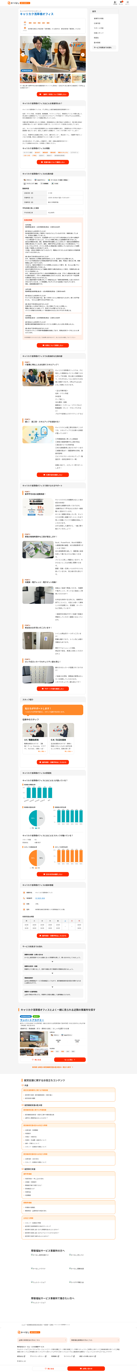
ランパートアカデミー (32, 1020)
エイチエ (69, 1352)
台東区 (51, 1324)
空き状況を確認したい (54, 874)
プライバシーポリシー (37, 1356)
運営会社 (20, 1356)
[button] (35, 738)
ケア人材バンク (48, 1352)
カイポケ (96, 1352)
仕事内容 (97, 23)
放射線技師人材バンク (108, 1349)
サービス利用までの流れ (103, 47)
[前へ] (24, 737)
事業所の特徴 (99, 18)
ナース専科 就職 (53, 1349)
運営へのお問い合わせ (86, 1356)
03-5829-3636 (40, 898)
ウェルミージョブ (23, 1349)
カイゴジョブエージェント (38, 1349)
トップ (23, 1324)
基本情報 (97, 42)
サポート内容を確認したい (54, 689)
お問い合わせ (87, 1368)
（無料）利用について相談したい (54, 94)
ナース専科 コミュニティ (79, 1349)
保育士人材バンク (94, 1349)
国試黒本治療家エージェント (83, 1352)
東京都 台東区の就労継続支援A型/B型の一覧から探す (51, 1067)
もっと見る (68, 1059)
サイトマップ (68, 1356)
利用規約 (54, 1356)
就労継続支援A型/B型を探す (35, 1324)
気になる (38, 1059)
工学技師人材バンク (34, 1352)
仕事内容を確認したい (54, 475)
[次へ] (82, 737)
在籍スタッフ (99, 33)
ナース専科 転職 (65, 1349)
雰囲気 (96, 38)
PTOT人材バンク (59, 1352)
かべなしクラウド (106, 1352)
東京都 (46, 1324)
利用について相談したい (54, 345)
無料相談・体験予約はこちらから (54, 762)
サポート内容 (99, 28)
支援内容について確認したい (54, 162)
